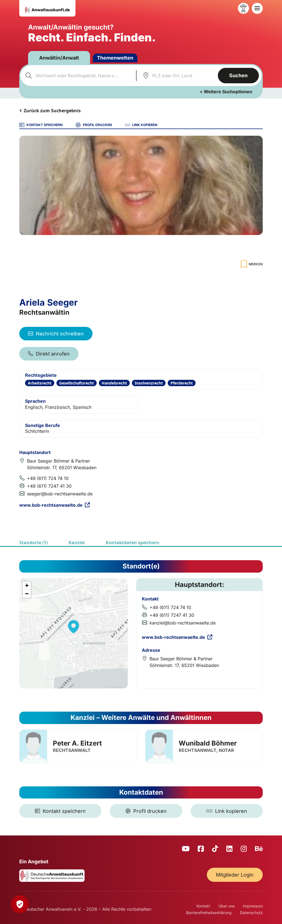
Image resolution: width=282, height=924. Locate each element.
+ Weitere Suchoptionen (226, 91)
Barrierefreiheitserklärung (209, 912)
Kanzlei (77, 543)
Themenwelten (115, 58)
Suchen (238, 75)
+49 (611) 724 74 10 (48, 478)
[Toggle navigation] (257, 8)
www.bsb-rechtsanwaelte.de (51, 505)
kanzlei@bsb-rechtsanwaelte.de (183, 623)
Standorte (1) (33, 543)
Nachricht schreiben (60, 334)
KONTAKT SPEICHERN (44, 125)
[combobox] (77, 75)
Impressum (253, 906)
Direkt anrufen (53, 354)
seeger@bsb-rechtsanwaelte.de (60, 493)
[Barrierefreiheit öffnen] (243, 8)
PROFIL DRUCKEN (97, 125)
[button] (73, 626)
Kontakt (203, 906)
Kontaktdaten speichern (132, 543)
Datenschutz (251, 912)
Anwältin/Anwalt (59, 58)
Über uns (226, 906)
